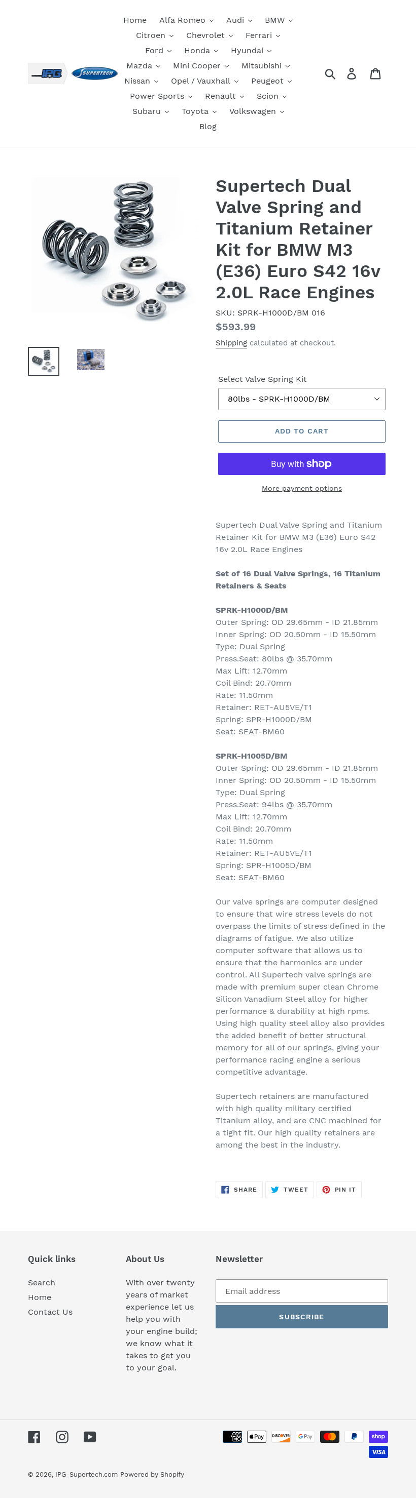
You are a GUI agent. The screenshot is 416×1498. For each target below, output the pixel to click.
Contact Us (50, 1312)
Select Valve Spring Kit (262, 379)
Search (41, 1282)
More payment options (302, 488)
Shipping (231, 342)
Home (39, 1297)
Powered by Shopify (152, 1474)
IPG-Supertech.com (86, 1474)
